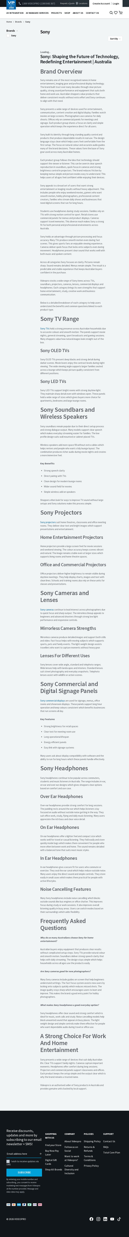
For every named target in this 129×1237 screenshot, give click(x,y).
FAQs (106, 1147)
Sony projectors (48, 522)
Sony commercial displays (52, 700)
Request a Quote (67, 3)
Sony (13, 35)
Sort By (114, 38)
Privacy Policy (91, 1165)
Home (9, 21)
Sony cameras (47, 609)
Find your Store (53, 1145)
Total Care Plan (111, 1152)
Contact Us (109, 1141)
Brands (18, 21)
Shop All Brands (53, 1169)
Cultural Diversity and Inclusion (71, 1169)
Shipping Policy (92, 1141)
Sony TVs (44, 328)
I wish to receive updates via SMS (22, 1163)
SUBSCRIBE (24, 1172)
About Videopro (72, 1141)
